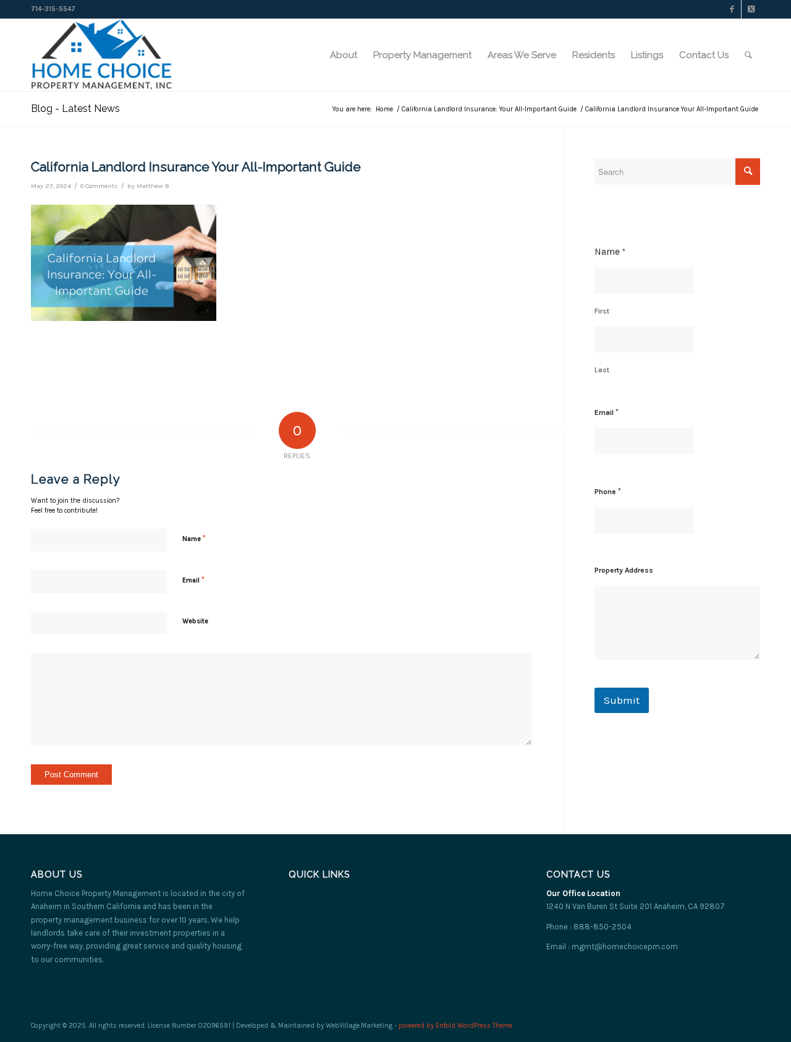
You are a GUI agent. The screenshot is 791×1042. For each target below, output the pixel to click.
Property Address (623, 570)
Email (193, 579)
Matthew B (153, 186)
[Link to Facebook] (732, 9)
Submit (622, 700)
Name (194, 538)
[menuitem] (343, 55)
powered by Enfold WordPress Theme (455, 1026)
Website (195, 621)
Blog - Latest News (75, 108)
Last (601, 369)
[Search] (748, 55)
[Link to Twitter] (751, 9)
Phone (607, 491)
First (601, 311)
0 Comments (99, 186)
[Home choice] (101, 55)
